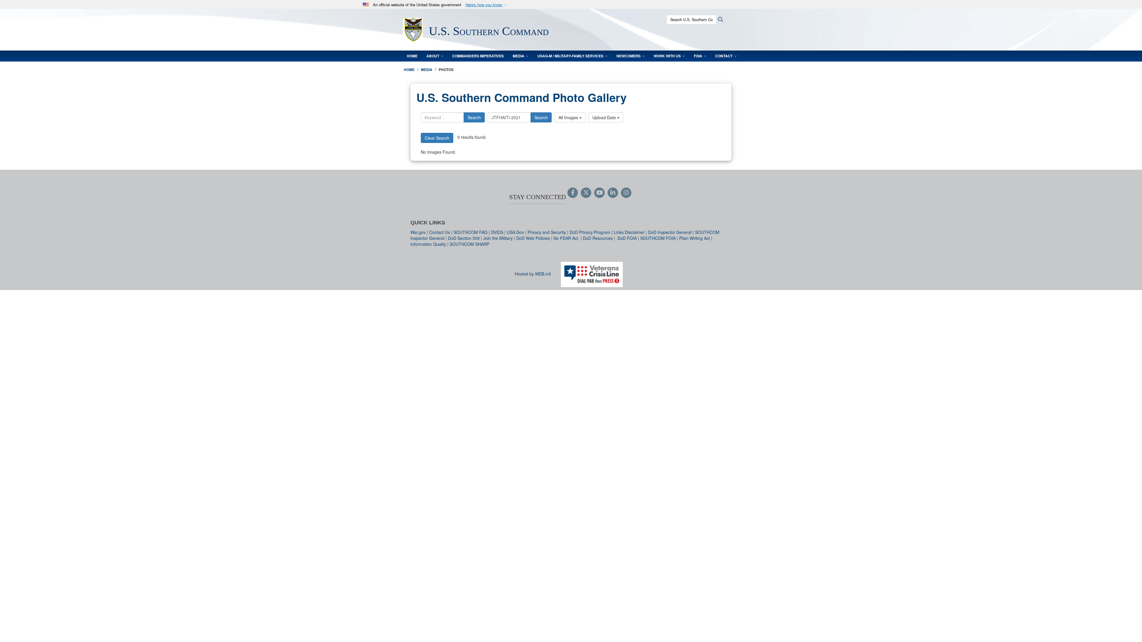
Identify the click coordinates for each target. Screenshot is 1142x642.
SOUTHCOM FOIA (658, 238)
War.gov (418, 232)
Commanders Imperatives (478, 56)
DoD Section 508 (464, 238)
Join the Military (498, 238)
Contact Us (439, 232)
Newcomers (629, 56)
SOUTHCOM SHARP (469, 244)
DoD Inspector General (669, 232)
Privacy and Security (547, 232)
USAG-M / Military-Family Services (570, 56)
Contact (723, 56)
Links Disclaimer (629, 232)
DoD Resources (598, 238)
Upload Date (604, 117)
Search (474, 117)
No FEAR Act (566, 238)
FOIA (698, 56)
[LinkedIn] (613, 193)
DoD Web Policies (533, 238)
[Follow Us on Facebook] (572, 193)
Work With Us (667, 56)
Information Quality (428, 244)
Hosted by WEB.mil (533, 274)
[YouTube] (599, 193)
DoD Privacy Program (590, 232)
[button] (486, 5)
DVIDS (497, 232)
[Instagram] (626, 193)
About (432, 56)
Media (518, 56)
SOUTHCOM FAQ (470, 232)
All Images (569, 117)
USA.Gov (515, 232)
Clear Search (437, 138)
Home (412, 56)
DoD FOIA (627, 238)
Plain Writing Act (694, 238)
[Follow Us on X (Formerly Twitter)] (586, 193)
